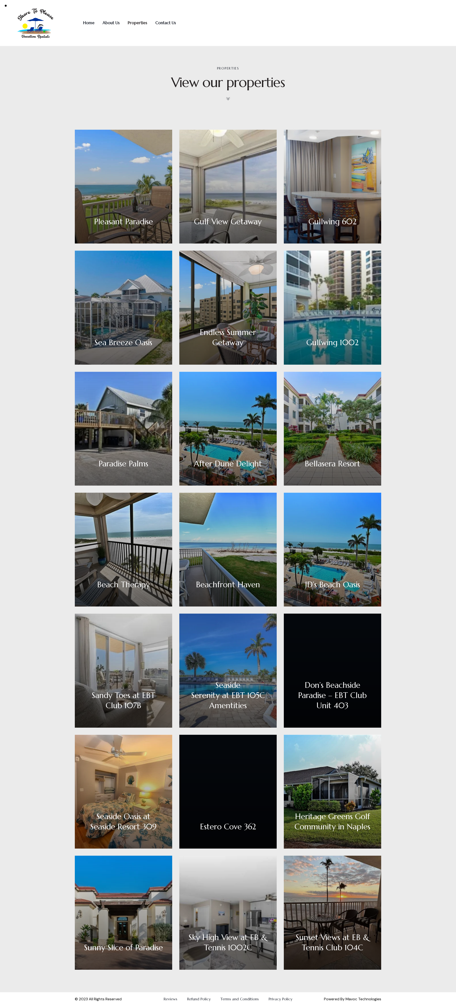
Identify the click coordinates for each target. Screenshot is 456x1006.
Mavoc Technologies (363, 999)
